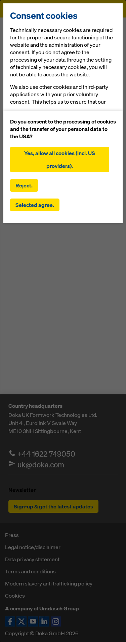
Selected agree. (34, 205)
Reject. (24, 185)
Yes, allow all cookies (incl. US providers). (59, 159)
